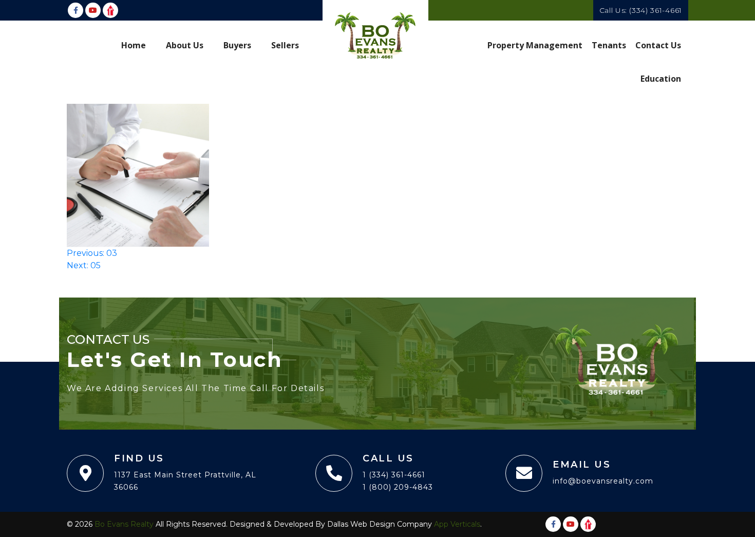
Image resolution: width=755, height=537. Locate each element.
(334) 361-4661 (655, 10)
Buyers (237, 45)
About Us (184, 45)
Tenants (609, 45)
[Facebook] (75, 10)
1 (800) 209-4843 (398, 487)
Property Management (534, 45)
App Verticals (457, 524)
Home (133, 45)
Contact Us (658, 45)
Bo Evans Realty (124, 524)
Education (660, 78)
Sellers (285, 45)
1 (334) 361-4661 (394, 474)
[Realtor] (110, 10)
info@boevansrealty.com (603, 481)
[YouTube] (93, 10)
